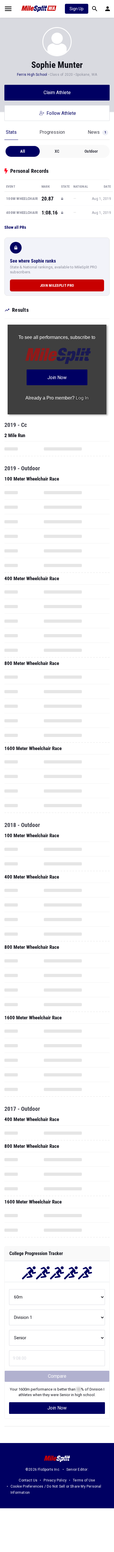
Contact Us (28, 1480)
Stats (11, 132)
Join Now (57, 1408)
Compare (57, 1376)
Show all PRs (15, 227)
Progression (52, 132)
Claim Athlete (57, 92)
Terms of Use (84, 1480)
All (22, 151)
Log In (82, 397)
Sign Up (77, 8)
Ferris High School (32, 75)
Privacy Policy (55, 1480)
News (97, 132)
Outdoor (91, 151)
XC (57, 151)
